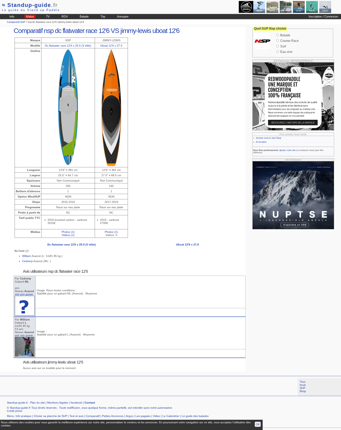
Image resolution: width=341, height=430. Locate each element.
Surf (283, 46)
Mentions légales (57, 402)
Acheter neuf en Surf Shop (268, 138)
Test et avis (76, 416)
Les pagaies (143, 416)
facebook (76, 402)
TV (48, 16)
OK (258, 424)
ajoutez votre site (287, 150)
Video (156, 416)
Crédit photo (14, 410)
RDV (65, 16)
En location (261, 142)
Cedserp (27, 261)
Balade (84, 16)
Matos (30, 16)
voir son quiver (24, 294)
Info (11, 16)
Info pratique (23, 416)
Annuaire (122, 16)
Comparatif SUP (16, 22)
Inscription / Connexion (323, 16)
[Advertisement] (72, 387)
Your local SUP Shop (302, 386)
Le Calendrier (170, 416)
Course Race (289, 40)
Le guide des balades (195, 416)
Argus (129, 416)
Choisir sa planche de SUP (50, 416)
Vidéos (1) (68, 235)
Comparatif (93, 416)
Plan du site (37, 402)
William (26, 256)
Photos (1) (68, 231)
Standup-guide (30, 5)
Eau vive (286, 51)
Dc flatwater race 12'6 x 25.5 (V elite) (68, 45)
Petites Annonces (113, 416)
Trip (102, 16)
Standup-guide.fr (17, 402)
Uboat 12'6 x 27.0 (111, 45)
